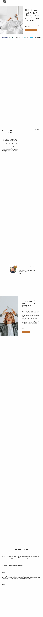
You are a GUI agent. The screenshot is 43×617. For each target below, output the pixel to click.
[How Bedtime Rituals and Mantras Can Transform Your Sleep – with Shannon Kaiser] (21, 553)
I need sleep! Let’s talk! (31, 30)
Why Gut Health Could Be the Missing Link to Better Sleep (12, 565)
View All (21, 583)
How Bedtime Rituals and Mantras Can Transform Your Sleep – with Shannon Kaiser (17, 554)
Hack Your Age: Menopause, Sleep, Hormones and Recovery (13, 576)
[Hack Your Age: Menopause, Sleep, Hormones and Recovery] (21, 574)
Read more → (3, 561)
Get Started (26, 331)
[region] (21, 270)
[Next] (40, 270)
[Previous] (2, 270)
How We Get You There (5, 156)
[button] (32, 139)
